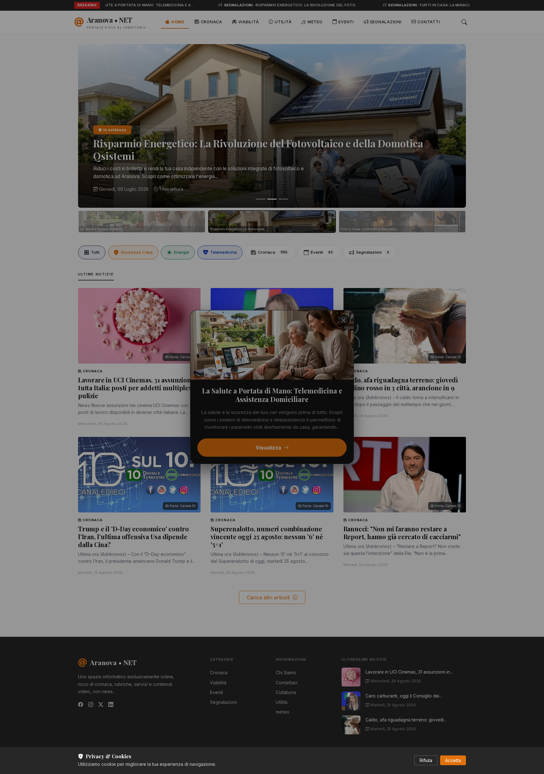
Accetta (453, 760)
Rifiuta (426, 760)
